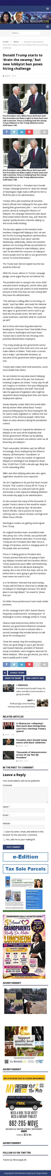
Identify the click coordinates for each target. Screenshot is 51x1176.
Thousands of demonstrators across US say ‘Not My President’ (31, 755)
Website (6, 823)
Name (6, 806)
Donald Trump (17, 673)
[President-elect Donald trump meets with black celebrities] (8, 742)
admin (7, 75)
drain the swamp (13, 678)
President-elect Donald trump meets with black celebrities (31, 741)
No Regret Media (40, 1173)
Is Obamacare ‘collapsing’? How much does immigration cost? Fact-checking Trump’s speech (31, 727)
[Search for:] (25, 33)
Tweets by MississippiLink (14, 1159)
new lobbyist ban (34, 678)
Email (5, 815)
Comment (7, 785)
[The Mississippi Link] (25, 22)
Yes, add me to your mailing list (20, 839)
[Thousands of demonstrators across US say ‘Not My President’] (8, 755)
